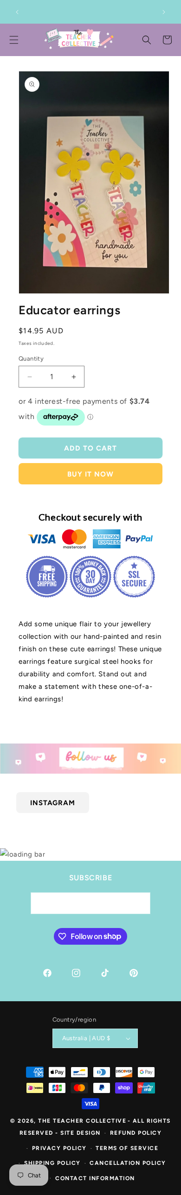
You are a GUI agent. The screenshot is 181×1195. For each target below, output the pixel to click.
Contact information (95, 1178)
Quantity (31, 358)
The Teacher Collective (82, 1121)
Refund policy (136, 1133)
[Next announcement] (164, 12)
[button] (146, 40)
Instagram (52, 802)
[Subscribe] (139, 903)
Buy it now (90, 474)
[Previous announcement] (17, 12)
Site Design (80, 1133)
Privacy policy (59, 1148)
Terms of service (127, 1148)
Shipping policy (52, 1163)
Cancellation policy (128, 1163)
